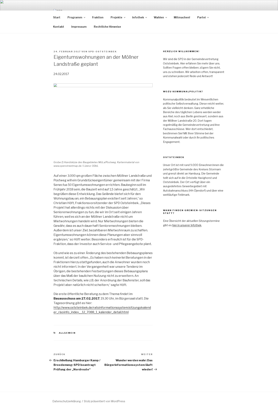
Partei (201, 17)
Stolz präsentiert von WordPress (104, 401)
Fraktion (97, 17)
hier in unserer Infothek (186, 225)
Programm (75, 17)
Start (56, 17)
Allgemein (67, 333)
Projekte (116, 17)
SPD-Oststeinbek (102, 51)
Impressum (79, 26)
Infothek (138, 17)
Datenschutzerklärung (66, 401)
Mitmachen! (182, 17)
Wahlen (159, 17)
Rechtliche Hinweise (107, 26)
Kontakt (58, 26)
